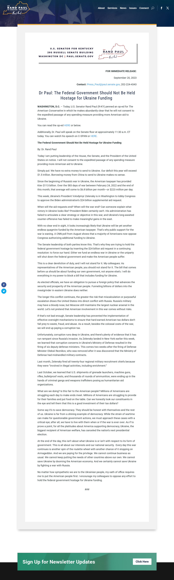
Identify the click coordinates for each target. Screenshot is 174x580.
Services (112, 8)
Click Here (142, 561)
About (101, 8)
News (123, 8)
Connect (144, 8)
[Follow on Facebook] (161, 8)
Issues (133, 8)
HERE (67, 125)
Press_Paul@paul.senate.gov (103, 84)
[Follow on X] (167, 8)
